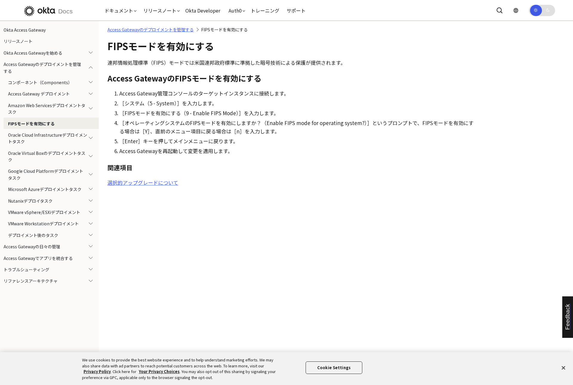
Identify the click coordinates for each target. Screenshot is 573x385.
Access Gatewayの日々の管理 (32, 247)
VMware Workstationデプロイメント (43, 224)
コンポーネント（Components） (40, 82)
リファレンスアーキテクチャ (31, 281)
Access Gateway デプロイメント (39, 94)
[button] (119, 10)
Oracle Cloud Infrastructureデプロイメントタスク (47, 138)
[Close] (563, 367)
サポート (296, 10)
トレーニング (265, 10)
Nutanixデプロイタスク (30, 201)
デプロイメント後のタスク (33, 235)
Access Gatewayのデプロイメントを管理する (42, 67)
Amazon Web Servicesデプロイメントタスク (46, 108)
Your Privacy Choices (159, 371)
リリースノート (18, 41)
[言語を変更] (515, 10)
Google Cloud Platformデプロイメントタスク (45, 174)
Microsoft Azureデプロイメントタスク (44, 189)
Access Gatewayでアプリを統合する (38, 258)
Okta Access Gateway (25, 30)
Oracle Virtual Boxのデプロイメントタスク (46, 156)
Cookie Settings (334, 367)
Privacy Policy (97, 371)
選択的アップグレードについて (142, 182)
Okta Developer (202, 10)
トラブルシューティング (26, 269)
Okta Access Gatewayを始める (33, 53)
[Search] (499, 10)
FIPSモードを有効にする (31, 124)
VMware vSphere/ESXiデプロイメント (44, 212)
